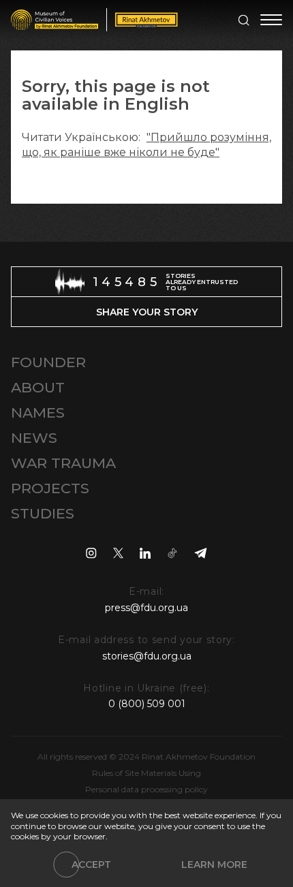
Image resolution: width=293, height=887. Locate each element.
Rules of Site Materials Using (146, 773)
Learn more (214, 864)
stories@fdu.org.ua (146, 656)
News (34, 437)
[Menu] (271, 20)
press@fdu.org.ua (146, 608)
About (38, 387)
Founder (48, 362)
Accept (91, 864)
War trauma (63, 462)
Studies (42, 513)
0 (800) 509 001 (146, 704)
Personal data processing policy (146, 789)
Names (38, 412)
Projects (50, 488)
